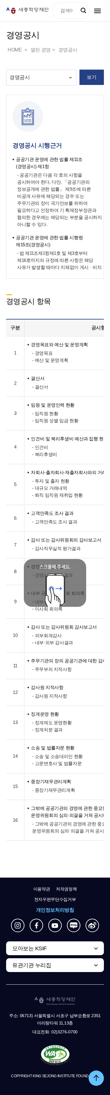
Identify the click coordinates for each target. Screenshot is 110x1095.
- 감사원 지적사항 (49, 696)
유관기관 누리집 (31, 965)
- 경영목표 (42, 353)
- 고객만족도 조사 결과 (54, 521)
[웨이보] (92, 925)
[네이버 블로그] (73, 925)
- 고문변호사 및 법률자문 (57, 763)
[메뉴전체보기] (97, 11)
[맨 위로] (96, 1078)
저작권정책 (66, 889)
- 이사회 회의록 (47, 608)
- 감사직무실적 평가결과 (56, 548)
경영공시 (67, 49)
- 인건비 (40, 447)
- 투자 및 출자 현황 (50, 481)
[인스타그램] (17, 925)
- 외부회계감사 (46, 635)
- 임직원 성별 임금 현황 (55, 420)
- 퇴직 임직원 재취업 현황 (57, 495)
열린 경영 (41, 49)
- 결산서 (40, 386)
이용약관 (41, 889)
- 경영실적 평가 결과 (52, 575)
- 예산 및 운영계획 (50, 360)
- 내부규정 (42, 601)
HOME (15, 49)
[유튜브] (55, 925)
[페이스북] (36, 925)
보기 (91, 77)
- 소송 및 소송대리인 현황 (57, 756)
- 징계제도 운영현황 (52, 722)
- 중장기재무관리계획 (53, 790)
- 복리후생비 (44, 454)
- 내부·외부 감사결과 (52, 642)
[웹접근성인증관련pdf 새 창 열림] (55, 1055)
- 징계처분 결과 (47, 729)
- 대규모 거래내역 (49, 488)
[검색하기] (83, 11)
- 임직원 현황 (45, 413)
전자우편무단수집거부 (55, 899)
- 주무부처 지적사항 (52, 669)
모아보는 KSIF (29, 948)
